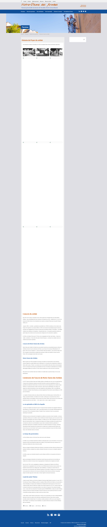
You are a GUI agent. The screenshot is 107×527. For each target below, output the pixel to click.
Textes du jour (83, 6)
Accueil (25, 1)
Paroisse (23, 11)
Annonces (42, 1)
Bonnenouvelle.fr (82, 526)
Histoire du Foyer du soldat (44, 34)
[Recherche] (21, 1)
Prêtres (31, 522)
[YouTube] (83, 11)
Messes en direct (48, 1)
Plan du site (37, 522)
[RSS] (79, 11)
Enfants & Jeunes (58, 11)
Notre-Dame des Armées (39, 5)
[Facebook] (81, 11)
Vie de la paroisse (31, 11)
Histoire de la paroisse (34, 34)
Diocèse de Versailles (81, 524)
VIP (50, 522)
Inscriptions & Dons (68, 11)
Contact (54, 1)
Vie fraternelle (48, 11)
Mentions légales (44, 522)
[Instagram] (85, 11)
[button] (29, 52)
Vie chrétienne (40, 11)
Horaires (29, 1)
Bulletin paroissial (35, 1)
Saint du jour (83, 5)
